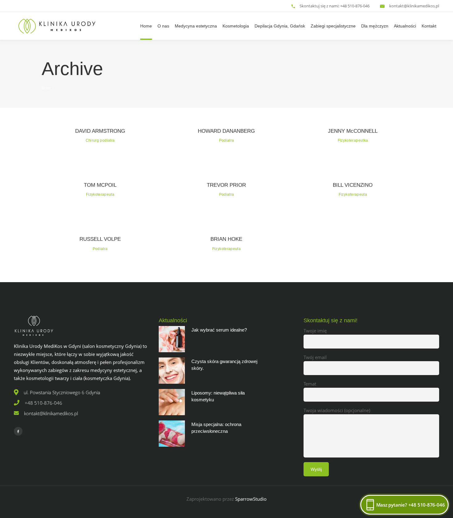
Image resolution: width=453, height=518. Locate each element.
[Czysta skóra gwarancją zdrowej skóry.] (172, 370)
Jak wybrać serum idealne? (219, 329)
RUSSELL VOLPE (100, 239)
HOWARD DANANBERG (226, 131)
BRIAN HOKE (226, 239)
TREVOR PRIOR (226, 185)
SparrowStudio (251, 499)
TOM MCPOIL (100, 185)
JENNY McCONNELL (352, 131)
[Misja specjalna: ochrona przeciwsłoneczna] (172, 433)
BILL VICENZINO (353, 185)
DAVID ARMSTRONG (100, 131)
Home (46, 88)
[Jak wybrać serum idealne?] (172, 339)
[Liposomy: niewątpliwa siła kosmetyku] (172, 402)
